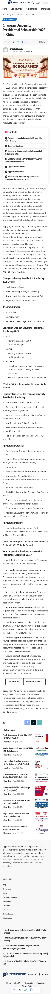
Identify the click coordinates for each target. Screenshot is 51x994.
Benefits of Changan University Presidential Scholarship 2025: (23, 152)
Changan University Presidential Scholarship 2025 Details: (23, 139)
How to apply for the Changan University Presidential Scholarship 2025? (22, 178)
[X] (42, 974)
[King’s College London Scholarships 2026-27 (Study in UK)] (41, 817)
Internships (6, 768)
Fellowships (7, 833)
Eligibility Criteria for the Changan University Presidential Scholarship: (23, 160)
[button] (5, 3)
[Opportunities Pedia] (19, 3)
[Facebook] (39, 974)
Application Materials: (16, 166)
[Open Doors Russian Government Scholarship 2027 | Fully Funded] (41, 778)
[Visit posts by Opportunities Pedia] (5, 50)
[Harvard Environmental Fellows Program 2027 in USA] (41, 830)
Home (4, 15)
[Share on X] (13, 42)
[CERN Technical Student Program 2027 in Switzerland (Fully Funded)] (41, 765)
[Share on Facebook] (9, 42)
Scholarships (9, 19)
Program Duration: (15, 146)
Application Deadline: (16, 171)
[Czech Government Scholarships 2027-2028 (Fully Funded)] (41, 739)
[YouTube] (46, 974)
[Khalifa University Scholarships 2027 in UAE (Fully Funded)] (41, 752)
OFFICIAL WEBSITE (34, 681)
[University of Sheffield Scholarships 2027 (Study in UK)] (41, 791)
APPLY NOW (13, 681)
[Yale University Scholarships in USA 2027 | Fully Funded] (41, 804)
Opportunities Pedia (16, 49)
